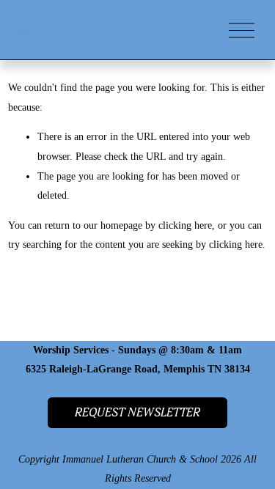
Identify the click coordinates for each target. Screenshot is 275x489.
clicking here (185, 225)
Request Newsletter (137, 412)
